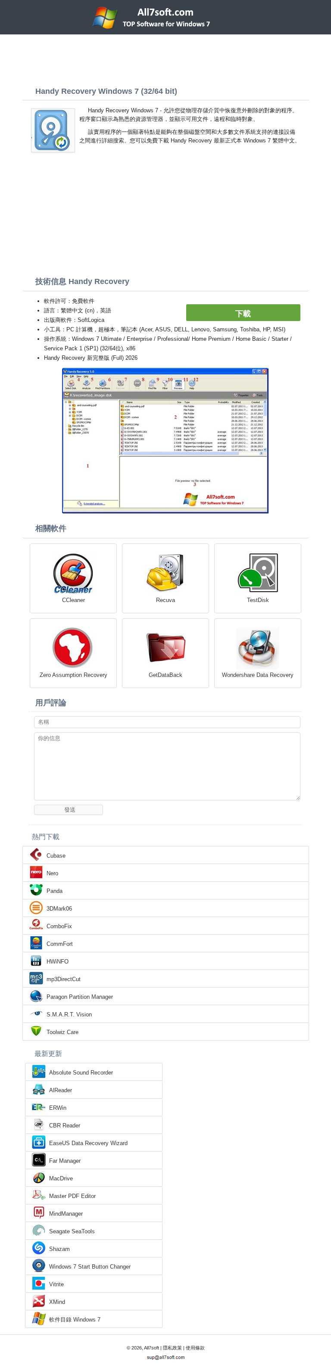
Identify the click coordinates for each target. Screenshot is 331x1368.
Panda (54, 891)
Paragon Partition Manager (80, 997)
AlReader (60, 1090)
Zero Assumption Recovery (73, 675)
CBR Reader (64, 1125)
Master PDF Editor (72, 1196)
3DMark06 (59, 908)
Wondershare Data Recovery (258, 675)
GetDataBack (165, 675)
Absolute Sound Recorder (81, 1072)
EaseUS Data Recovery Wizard (88, 1143)
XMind (57, 1302)
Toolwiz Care (62, 1032)
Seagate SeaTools (72, 1231)
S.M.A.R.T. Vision (69, 1014)
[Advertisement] (165, 58)
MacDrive (61, 1178)
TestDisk (258, 600)
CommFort (60, 944)
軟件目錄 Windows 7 (74, 1319)
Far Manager (65, 1161)
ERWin (57, 1108)
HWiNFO (58, 961)
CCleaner (73, 600)
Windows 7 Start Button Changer (90, 1266)
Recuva (165, 600)
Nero (52, 873)
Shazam (59, 1249)
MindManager (66, 1214)
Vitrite (56, 1284)
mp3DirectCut (64, 979)
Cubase (56, 855)
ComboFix (59, 926)
